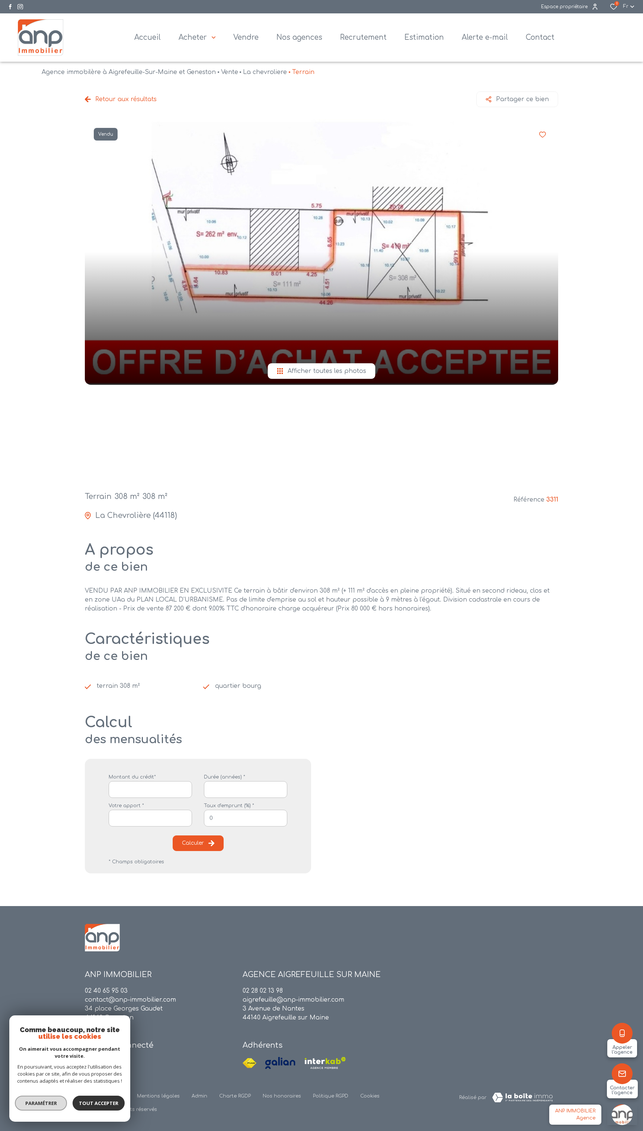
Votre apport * (126, 805)
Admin (199, 1096)
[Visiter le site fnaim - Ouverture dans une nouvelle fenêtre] (249, 1063)
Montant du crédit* (132, 777)
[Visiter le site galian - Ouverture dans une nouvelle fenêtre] (280, 1063)
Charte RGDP (235, 1096)
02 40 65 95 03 (106, 990)
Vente (229, 72)
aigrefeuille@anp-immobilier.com (293, 999)
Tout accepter (98, 1103)
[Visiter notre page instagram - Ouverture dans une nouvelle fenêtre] (20, 7)
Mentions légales (158, 1096)
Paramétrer (41, 1103)
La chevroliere (265, 72)
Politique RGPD (330, 1096)
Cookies (370, 1096)
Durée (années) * (224, 777)
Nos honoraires (282, 1096)
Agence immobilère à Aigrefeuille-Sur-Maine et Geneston (129, 72)
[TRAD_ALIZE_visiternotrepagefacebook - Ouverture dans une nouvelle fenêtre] (10, 6)
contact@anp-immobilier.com (130, 999)
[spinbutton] (245, 818)
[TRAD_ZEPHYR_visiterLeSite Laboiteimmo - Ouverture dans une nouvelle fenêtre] (522, 1097)
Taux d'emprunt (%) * (229, 805)
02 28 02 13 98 (263, 990)
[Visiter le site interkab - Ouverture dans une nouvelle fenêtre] (325, 1063)
